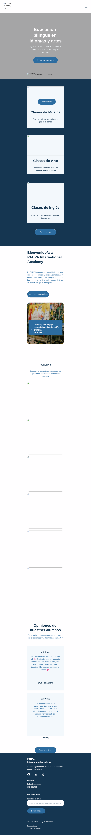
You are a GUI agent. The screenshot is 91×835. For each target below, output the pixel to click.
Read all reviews (45, 750)
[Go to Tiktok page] (43, 774)
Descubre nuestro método (38, 294)
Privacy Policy (32, 826)
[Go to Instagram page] (36, 774)
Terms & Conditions (34, 828)
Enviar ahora (36, 811)
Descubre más (45, 232)
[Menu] (86, 7)
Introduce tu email (34, 799)
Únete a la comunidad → (45, 60)
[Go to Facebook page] (28, 774)
